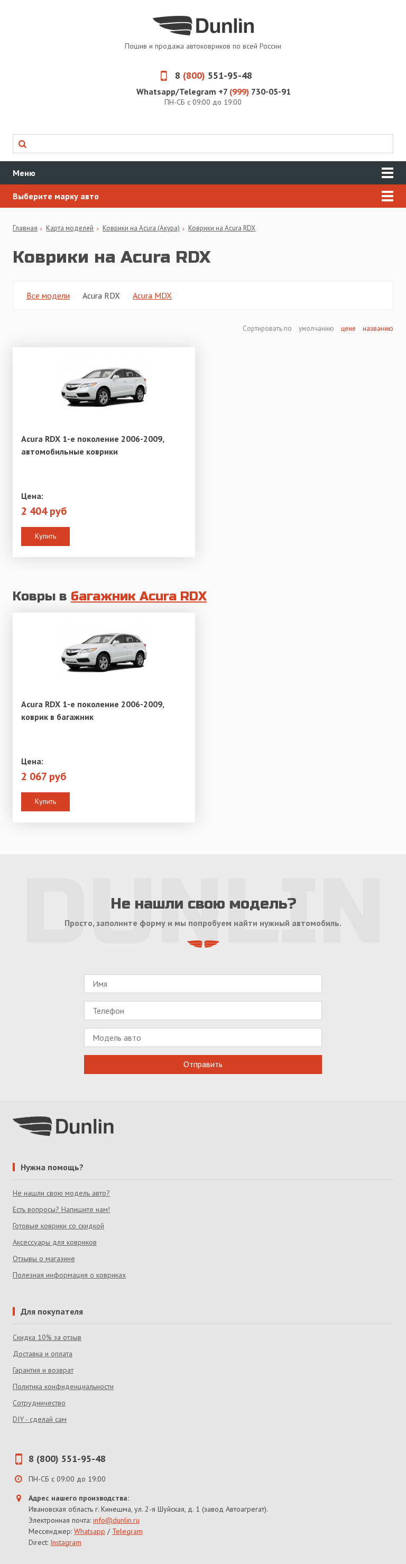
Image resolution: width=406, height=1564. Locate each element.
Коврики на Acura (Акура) (141, 228)
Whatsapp (89, 1531)
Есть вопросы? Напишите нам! (61, 1209)
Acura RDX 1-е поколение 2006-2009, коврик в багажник (92, 710)
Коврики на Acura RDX (221, 228)
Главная (25, 228)
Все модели (48, 295)
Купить (45, 536)
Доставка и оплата (42, 1353)
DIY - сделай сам (40, 1419)
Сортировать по (268, 328)
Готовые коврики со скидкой (58, 1225)
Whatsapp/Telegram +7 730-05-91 (213, 91)
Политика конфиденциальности (63, 1386)
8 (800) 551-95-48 (67, 1458)
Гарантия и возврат (43, 1370)
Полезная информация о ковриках (69, 1275)
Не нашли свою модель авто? (61, 1193)
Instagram (65, 1542)
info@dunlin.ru (116, 1520)
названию (378, 328)
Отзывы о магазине (44, 1258)
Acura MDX (152, 295)
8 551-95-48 (213, 75)
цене (348, 328)
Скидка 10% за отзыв (47, 1337)
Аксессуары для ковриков (55, 1242)
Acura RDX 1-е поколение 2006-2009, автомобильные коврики (92, 445)
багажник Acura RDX (139, 596)
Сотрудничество (39, 1403)
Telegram (127, 1531)
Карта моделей (70, 228)
